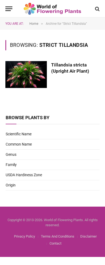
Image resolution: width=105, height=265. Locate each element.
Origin (11, 185)
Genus (11, 154)
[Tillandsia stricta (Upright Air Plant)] (26, 74)
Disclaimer (88, 236)
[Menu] (8, 9)
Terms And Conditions (57, 236)
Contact (55, 243)
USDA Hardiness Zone (24, 175)
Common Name (19, 144)
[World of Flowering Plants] (53, 8)
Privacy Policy (24, 236)
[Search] (97, 9)
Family (11, 164)
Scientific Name (19, 134)
